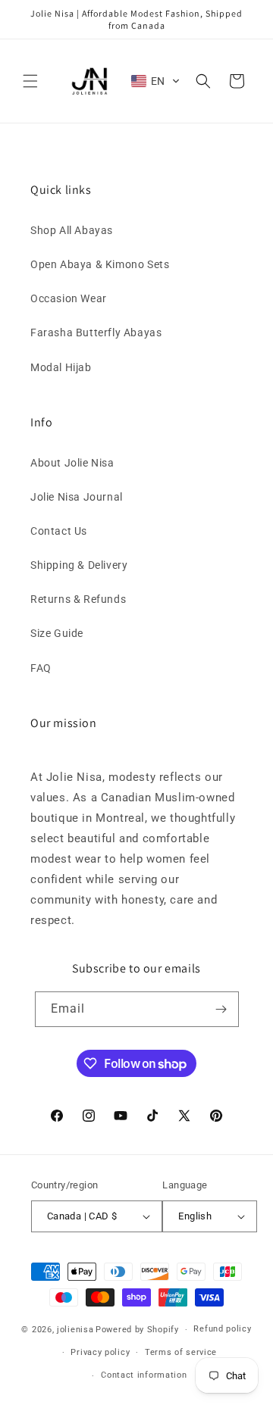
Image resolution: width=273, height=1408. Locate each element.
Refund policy (222, 1329)
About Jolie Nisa (72, 463)
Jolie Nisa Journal (76, 497)
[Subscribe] (221, 1009)
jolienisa (75, 1330)
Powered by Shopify (137, 1330)
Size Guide (56, 633)
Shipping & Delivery (78, 565)
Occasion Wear (68, 298)
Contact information (144, 1375)
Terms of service (181, 1352)
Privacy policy (100, 1352)
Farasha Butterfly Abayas (96, 332)
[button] (30, 81)
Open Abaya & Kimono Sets (99, 264)
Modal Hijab (61, 367)
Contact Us (58, 531)
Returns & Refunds (78, 599)
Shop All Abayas (71, 230)
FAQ (41, 668)
